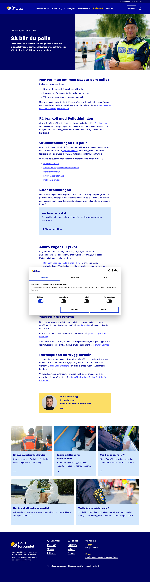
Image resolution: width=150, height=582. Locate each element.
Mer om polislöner (53, 229)
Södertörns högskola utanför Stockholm (61, 168)
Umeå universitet (51, 163)
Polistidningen (101, 123)
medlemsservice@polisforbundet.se (101, 557)
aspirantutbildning (70, 150)
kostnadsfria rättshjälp (59, 366)
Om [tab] (105, 277)
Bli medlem (131, 8)
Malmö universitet (51, 180)
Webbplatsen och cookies (56, 566)
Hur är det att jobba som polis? (31, 508)
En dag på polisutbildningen (29, 455)
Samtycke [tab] (44, 277)
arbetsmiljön (85, 325)
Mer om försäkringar (100, 345)
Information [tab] (75, 277)
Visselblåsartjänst (92, 566)
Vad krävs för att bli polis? (93, 508)
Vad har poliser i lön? (112, 455)
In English (51, 553)
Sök (142, 1)
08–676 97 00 (91, 548)
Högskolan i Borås (51, 172)
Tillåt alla (104, 309)
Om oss (50, 549)
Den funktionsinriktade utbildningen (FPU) (62, 263)
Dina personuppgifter (75, 566)
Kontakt (136, 1)
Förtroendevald (126, 1)
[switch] (63, 301)
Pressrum (51, 545)
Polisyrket (20, 31)
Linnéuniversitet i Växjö (53, 176)
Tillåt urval (74, 309)
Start (12, 31)
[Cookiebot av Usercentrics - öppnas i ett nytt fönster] (110, 270)
